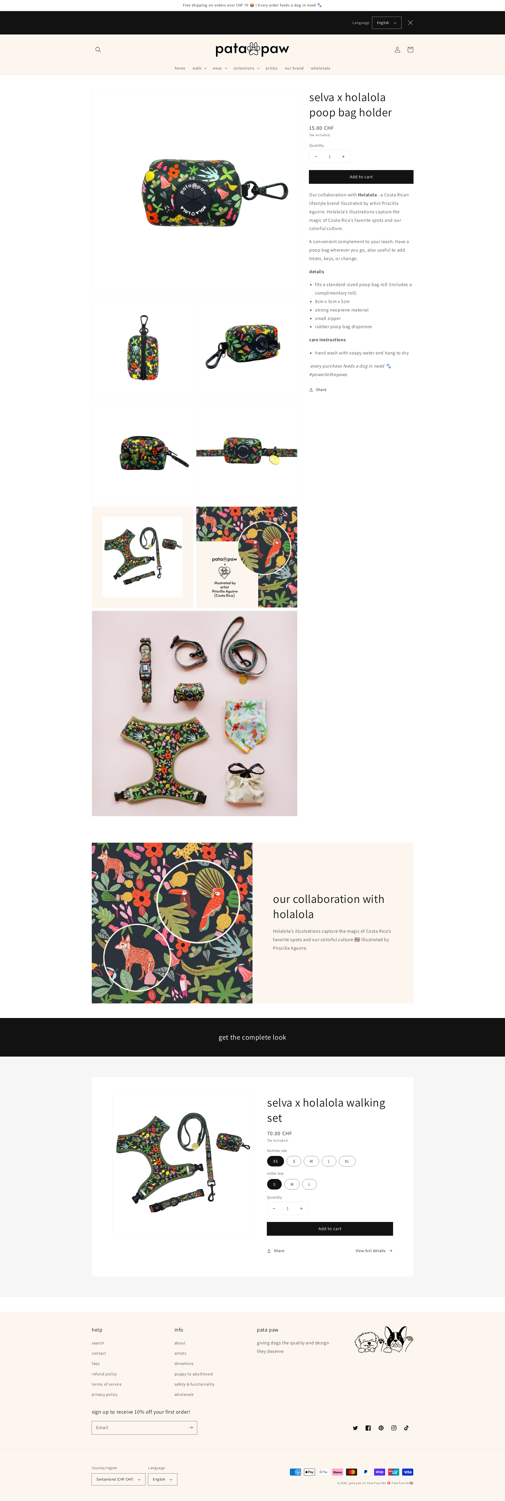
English (383, 22)
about (180, 1343)
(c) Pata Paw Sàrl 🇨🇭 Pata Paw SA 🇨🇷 (387, 1483)
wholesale (184, 1394)
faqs (96, 1363)
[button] (98, 49)
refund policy (104, 1374)
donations (184, 1363)
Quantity (316, 145)
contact (99, 1353)
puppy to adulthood (193, 1374)
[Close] (410, 22)
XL (347, 1161)
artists (180, 1353)
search (98, 1343)
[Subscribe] (190, 1427)
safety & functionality (194, 1384)
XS (275, 1161)
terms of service (107, 1384)
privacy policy (104, 1394)
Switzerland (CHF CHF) (114, 1479)
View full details (371, 1250)
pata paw (355, 1483)
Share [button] (321, 389)
